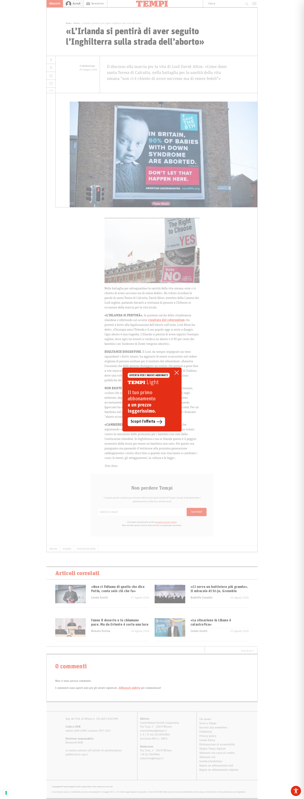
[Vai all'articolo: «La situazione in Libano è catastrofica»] (170, 629)
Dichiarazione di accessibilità (217, 744)
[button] (51, 90)
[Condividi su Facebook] (51, 60)
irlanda (67, 548)
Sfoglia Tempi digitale (212, 748)
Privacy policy (207, 736)
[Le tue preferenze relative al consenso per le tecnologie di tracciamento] (6, 792)
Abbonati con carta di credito (217, 752)
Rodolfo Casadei (202, 597)
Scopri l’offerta (143, 422)
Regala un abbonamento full (216, 765)
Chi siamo (205, 719)
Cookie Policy (207, 740)
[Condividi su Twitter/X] (51, 68)
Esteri (77, 23)
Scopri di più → (247, 651)
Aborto (53, 548)
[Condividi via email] (51, 84)
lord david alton (86, 548)
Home (69, 23)
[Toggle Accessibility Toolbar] (295, 790)
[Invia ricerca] (246, 3)
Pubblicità (205, 731)
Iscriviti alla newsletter (213, 727)
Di (87, 66)
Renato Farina (100, 631)
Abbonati (54, 3)
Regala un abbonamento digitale (218, 769)
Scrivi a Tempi (207, 723)
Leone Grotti (99, 597)
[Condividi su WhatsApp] (51, 76)
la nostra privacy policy (166, 522)
